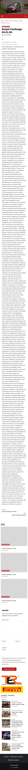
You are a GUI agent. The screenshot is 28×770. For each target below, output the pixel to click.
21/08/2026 (15, 706)
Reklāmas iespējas (13, 760)
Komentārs (5, 620)
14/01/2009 (5, 550)
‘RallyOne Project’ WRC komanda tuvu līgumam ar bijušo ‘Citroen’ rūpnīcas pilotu (17, 735)
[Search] (26, 16)
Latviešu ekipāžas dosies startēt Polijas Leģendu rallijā (17, 746)
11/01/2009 (7, 35)
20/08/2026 (15, 740)
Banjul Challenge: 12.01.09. (9, 574)
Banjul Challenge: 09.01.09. (19, 514)
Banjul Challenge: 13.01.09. (9, 548)
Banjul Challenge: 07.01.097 (9, 510)
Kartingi (13, 719)
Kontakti (6, 756)
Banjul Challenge (5, 26)
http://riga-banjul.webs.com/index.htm (11, 44)
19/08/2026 (15, 750)
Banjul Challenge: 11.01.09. (9, 600)
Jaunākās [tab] (4, 695)
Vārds (4, 641)
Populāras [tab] (11, 695)
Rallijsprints (20, 710)
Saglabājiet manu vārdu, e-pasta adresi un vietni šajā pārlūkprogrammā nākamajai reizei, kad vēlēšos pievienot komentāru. (13, 661)
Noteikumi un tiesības (16, 756)
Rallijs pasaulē (14, 730)
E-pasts (17, 641)
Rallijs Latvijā (14, 710)
